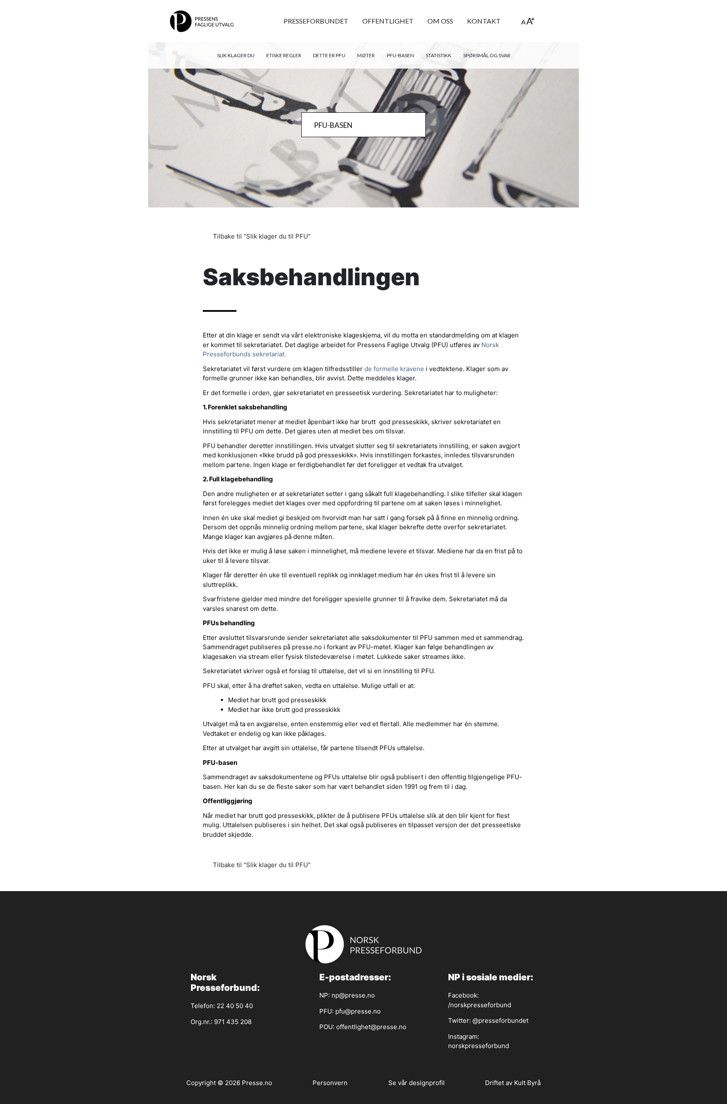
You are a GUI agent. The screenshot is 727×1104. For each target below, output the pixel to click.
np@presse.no (353, 995)
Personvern (330, 1083)
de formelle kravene (394, 369)
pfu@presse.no (358, 1011)
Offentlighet (388, 21)
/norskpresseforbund (479, 1005)
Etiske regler (283, 55)
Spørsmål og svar (486, 55)
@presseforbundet (500, 1020)
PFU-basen (400, 55)
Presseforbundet (316, 21)
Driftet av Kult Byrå (513, 1083)
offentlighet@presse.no (371, 1027)
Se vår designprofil (416, 1083)
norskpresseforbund (478, 1046)
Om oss (440, 21)
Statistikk (438, 55)
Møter (366, 55)
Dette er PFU (329, 55)
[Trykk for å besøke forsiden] (201, 21)
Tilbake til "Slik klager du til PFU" (260, 236)
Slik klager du (236, 55)
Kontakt (484, 21)
